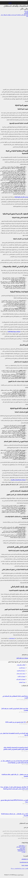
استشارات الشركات (20, 679)
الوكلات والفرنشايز (21, 664)
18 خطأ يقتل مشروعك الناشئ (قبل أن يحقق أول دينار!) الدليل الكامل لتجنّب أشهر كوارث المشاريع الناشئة (14, 788)
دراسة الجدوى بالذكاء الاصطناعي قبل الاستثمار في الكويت (15, 697)
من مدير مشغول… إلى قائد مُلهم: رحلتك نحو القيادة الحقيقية (15, 775)
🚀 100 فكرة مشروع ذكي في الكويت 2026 (16, 722)
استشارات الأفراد (21, 676)
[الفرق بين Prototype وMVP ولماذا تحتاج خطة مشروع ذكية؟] (21, 797)
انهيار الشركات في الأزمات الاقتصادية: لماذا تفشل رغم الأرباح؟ (14, 734)
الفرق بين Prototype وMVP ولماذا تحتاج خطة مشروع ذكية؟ (14, 801)
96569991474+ (24, 859)
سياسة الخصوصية (21, 849)
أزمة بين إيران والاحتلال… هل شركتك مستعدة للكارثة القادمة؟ (14, 814)
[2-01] (19, 10)
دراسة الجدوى (22, 667)
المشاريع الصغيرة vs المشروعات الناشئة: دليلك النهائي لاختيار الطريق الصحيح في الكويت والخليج (16, 748)
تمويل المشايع (22, 682)
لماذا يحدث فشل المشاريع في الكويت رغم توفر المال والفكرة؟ (14, 709)
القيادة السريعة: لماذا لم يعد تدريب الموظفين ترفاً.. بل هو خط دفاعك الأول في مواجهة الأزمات (14, 761)
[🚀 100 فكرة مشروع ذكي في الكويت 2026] (21, 719)
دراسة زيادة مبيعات (21, 673)
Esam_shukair (25, 865)
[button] (9, 3)
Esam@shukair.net (24, 862)
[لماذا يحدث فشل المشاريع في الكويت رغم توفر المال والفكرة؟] (21, 705)
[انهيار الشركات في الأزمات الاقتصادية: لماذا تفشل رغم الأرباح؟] (21, 730)
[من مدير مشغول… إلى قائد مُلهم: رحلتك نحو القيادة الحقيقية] (21, 771)
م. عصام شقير (22, 845)
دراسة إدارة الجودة (21, 670)
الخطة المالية (12, 638)
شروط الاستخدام (21, 850)
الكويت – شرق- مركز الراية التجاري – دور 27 (19, 868)
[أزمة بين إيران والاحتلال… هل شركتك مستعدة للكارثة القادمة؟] (21, 811)
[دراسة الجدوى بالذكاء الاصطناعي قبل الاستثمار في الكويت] (21, 693)
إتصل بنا (23, 852)
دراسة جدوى (22, 848)
